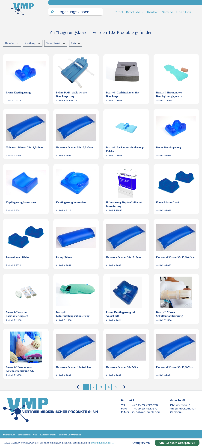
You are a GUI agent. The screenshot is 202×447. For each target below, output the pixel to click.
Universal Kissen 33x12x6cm (123, 257)
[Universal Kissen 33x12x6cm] (126, 237)
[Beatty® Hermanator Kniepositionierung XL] (26, 347)
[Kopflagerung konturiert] (26, 182)
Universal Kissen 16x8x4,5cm (74, 367)
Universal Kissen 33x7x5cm (122, 367)
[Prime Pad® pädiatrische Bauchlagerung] (76, 72)
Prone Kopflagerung (18, 92)
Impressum (9, 434)
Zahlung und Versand (70, 434)
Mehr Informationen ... (102, 442)
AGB (35, 434)
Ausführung (30, 43)
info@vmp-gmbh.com (146, 412)
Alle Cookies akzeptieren (177, 442)
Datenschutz (24, 434)
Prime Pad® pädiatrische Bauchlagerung (71, 94)
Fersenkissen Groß (167, 202)
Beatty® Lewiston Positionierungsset (17, 314)
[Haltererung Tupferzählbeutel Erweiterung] (126, 182)
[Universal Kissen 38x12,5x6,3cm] (176, 237)
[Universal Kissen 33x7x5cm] (126, 347)
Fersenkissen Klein (17, 257)
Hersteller (10, 43)
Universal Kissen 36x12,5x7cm (174, 367)
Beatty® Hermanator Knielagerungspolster (169, 94)
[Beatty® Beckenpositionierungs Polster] (126, 127)
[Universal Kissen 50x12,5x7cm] (76, 127)
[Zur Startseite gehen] (22, 9)
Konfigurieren (141, 442)
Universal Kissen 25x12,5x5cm (24, 147)
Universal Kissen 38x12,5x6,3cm (175, 257)
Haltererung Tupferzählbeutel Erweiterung (124, 204)
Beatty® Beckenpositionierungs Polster (125, 149)
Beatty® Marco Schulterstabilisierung (169, 314)
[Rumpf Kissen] (76, 237)
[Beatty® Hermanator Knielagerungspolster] (176, 72)
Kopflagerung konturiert (21, 202)
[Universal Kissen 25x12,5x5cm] (26, 127)
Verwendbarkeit (53, 43)
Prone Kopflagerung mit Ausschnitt (121, 314)
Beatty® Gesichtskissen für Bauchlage (122, 94)
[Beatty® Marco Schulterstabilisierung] (176, 292)
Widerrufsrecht (48, 434)
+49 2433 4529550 (145, 405)
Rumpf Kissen (64, 257)
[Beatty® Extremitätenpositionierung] (76, 292)
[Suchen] (52, 12)
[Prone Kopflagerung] (26, 72)
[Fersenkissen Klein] (26, 237)
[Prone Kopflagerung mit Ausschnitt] (126, 292)
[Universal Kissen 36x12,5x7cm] (176, 347)
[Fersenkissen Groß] (176, 182)
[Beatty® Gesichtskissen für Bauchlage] (126, 72)
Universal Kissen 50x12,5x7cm (74, 147)
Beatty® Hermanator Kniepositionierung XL (20, 369)
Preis (73, 43)
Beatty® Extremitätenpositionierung (72, 314)
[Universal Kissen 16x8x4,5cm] (76, 347)
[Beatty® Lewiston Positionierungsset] (26, 292)
